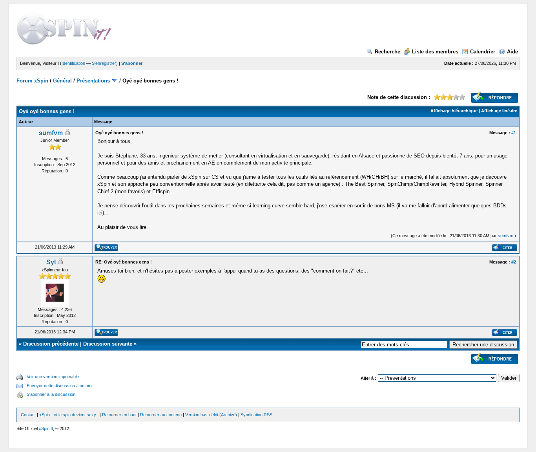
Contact (28, 414)
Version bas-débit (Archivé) (211, 414)
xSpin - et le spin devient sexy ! (68, 414)
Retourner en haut (119, 414)
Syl (51, 262)
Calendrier (482, 52)
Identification (73, 63)
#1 (513, 132)
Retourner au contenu (161, 414)
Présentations (93, 81)
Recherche (387, 52)
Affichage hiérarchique (454, 110)
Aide (512, 52)
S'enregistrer (104, 63)
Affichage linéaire (499, 110)
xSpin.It (46, 428)
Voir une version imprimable (53, 376)
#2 (513, 262)
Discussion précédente (50, 344)
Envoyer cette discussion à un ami (59, 385)
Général (62, 81)
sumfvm (51, 133)
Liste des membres (435, 52)
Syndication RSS (256, 414)
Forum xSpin (32, 81)
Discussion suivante (107, 344)
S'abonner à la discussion (51, 394)
